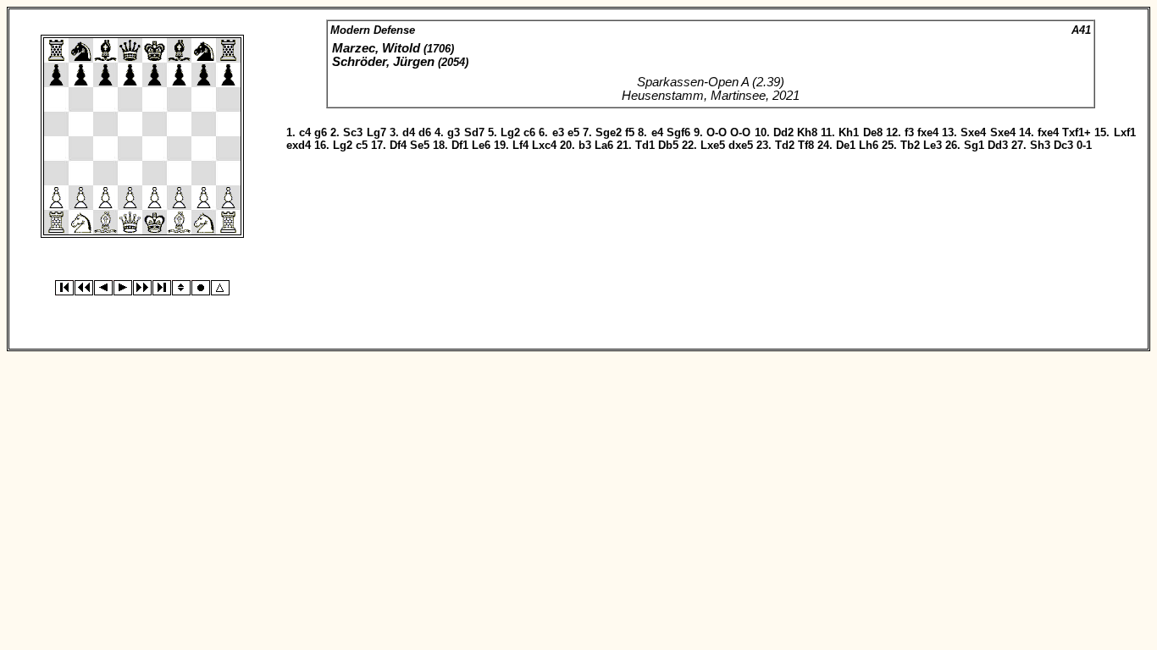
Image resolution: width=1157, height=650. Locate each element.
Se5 (419, 145)
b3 (584, 145)
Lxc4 (544, 145)
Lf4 (520, 145)
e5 (573, 132)
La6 (604, 145)
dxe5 (740, 145)
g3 (453, 132)
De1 (845, 145)
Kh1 (849, 132)
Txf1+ (1076, 132)
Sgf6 (678, 132)
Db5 (668, 145)
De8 (873, 132)
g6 (320, 132)
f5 (629, 132)
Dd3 (998, 145)
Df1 (459, 145)
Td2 (784, 145)
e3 (558, 132)
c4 (305, 132)
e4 (657, 132)
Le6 (481, 145)
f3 (909, 132)
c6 (529, 132)
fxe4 (927, 132)
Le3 (932, 145)
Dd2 (783, 132)
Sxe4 (973, 132)
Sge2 (608, 132)
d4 (408, 132)
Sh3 (1040, 145)
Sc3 (353, 132)
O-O (716, 132)
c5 (362, 145)
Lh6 (868, 145)
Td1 (645, 145)
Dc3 (1063, 145)
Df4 (398, 145)
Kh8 (807, 132)
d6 (424, 132)
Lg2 (510, 132)
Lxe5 (712, 145)
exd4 (298, 145)
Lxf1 (1125, 132)
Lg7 (376, 132)
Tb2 (910, 145)
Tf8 (806, 145)
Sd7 (474, 132)
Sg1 (974, 145)
